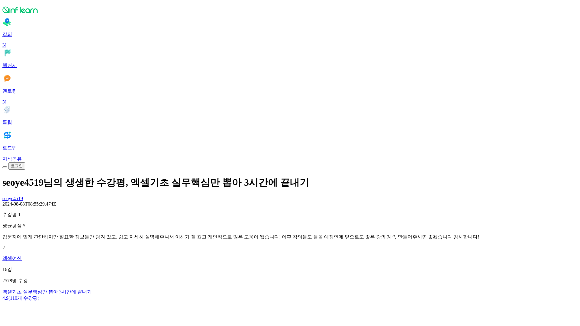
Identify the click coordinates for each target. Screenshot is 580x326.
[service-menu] (4, 167)
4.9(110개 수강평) (20, 298)
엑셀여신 (12, 258)
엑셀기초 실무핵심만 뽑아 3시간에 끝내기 (47, 291)
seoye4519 (12, 198)
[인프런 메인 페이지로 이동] (290, 9)
